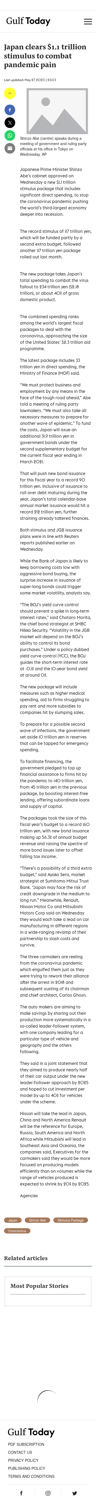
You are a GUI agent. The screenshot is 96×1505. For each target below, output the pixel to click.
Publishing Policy (26, 1468)
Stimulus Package (71, 1220)
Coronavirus (17, 1230)
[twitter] (10, 122)
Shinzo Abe (37, 1220)
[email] (10, 148)
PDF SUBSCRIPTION (26, 1444)
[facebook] (10, 110)
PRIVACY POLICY (23, 1460)
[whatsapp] (10, 135)
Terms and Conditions (31, 1476)
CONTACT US (20, 1452)
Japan (12, 1220)
